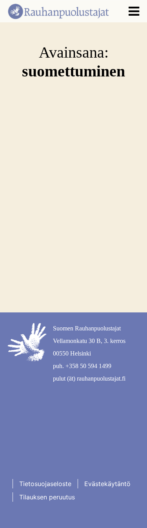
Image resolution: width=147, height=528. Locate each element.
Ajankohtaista (45, 181)
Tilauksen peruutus (47, 497)
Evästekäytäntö (107, 484)
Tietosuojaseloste (45, 484)
